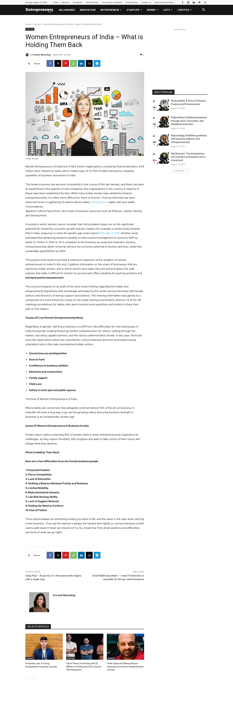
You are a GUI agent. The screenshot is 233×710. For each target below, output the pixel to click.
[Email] (89, 63)
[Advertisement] (180, 52)
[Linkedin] (193, 2)
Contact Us (146, 2)
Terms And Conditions (112, 2)
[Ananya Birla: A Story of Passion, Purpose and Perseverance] (160, 105)
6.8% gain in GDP (109, 233)
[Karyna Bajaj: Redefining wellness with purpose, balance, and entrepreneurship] (160, 140)
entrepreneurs (99, 202)
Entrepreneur (109, 9)
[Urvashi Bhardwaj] (27, 54)
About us (66, 2)
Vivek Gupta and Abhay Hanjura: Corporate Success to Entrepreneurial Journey (125, 666)
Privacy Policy (131, 2)
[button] (203, 10)
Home (56, 2)
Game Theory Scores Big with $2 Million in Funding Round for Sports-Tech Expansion (84, 666)
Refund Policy (92, 2)
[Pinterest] (65, 63)
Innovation (88, 9)
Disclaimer (78, 2)
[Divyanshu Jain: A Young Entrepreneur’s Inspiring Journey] (44, 647)
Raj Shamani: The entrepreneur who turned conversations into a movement (188, 157)
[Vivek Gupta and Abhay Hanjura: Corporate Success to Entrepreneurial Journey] (125, 647)
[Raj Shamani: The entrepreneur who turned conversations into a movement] (160, 158)
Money (151, 9)
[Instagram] (188, 2)
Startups (133, 9)
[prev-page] (27, 678)
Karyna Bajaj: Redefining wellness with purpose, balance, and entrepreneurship (189, 139)
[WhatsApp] (73, 63)
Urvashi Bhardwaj (42, 54)
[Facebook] (182, 2)
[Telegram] (97, 63)
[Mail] (199, 2)
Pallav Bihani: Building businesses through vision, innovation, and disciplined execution (189, 120)
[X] (205, 2)
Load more (178, 170)
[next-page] (33, 678)
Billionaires (67, 9)
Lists (166, 9)
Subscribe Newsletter (164, 2)
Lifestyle (183, 9)
